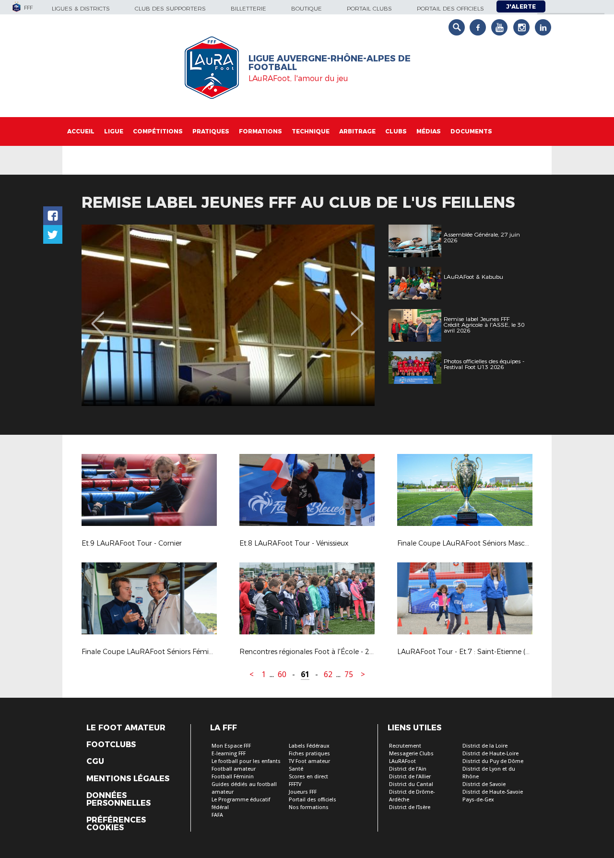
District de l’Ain (407, 769)
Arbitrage (357, 131)
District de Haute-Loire (490, 754)
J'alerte (521, 6)
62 (328, 674)
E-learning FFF (229, 754)
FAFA (217, 815)
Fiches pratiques (309, 754)
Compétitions (158, 131)
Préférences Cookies (116, 824)
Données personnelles (118, 799)
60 (282, 674)
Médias (428, 131)
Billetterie (248, 8)
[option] (228, 315)
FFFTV (295, 784)
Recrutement (405, 746)
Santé (296, 769)
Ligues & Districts (81, 8)
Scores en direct (308, 777)
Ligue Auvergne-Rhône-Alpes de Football (329, 62)
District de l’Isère (409, 807)
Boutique (306, 8)
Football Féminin (233, 777)
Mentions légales (127, 779)
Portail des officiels (450, 8)
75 (348, 674)
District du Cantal (411, 784)
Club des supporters (170, 8)
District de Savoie (484, 784)
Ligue (113, 131)
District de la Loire (485, 746)
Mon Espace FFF (231, 746)
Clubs (396, 131)
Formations (260, 131)
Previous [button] (97, 317)
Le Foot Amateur (125, 728)
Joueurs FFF (303, 792)
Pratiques (210, 131)
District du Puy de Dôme (492, 761)
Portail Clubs (369, 8)
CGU (95, 761)
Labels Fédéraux (309, 746)
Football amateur (234, 769)
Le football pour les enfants (246, 761)
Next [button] (357, 317)
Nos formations (309, 807)
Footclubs (111, 745)
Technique (311, 131)
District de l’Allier (410, 777)
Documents (471, 131)
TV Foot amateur (309, 761)
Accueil (80, 131)
